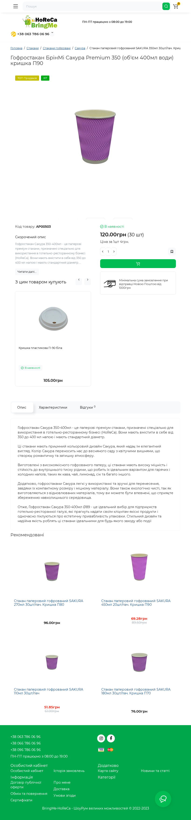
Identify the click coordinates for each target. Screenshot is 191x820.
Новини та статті (155, 771)
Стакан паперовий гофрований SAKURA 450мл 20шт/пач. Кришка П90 (136, 602)
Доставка (61, 789)
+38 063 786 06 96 (32, 34)
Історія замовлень (69, 771)
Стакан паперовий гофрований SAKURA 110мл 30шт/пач (48, 691)
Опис (21, 407)
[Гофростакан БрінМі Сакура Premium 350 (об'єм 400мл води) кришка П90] (95, 134)
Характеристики (53, 407)
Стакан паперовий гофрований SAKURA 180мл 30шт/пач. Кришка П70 (136, 691)
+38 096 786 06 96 (25, 750)
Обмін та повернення (28, 794)
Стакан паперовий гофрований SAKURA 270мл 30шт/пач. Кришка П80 (48, 602)
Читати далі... (27, 271)
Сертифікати (21, 800)
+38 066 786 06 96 (25, 743)
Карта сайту (108, 771)
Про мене (62, 782)
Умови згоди (65, 795)
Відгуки (88, 407)
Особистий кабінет (26, 771)
